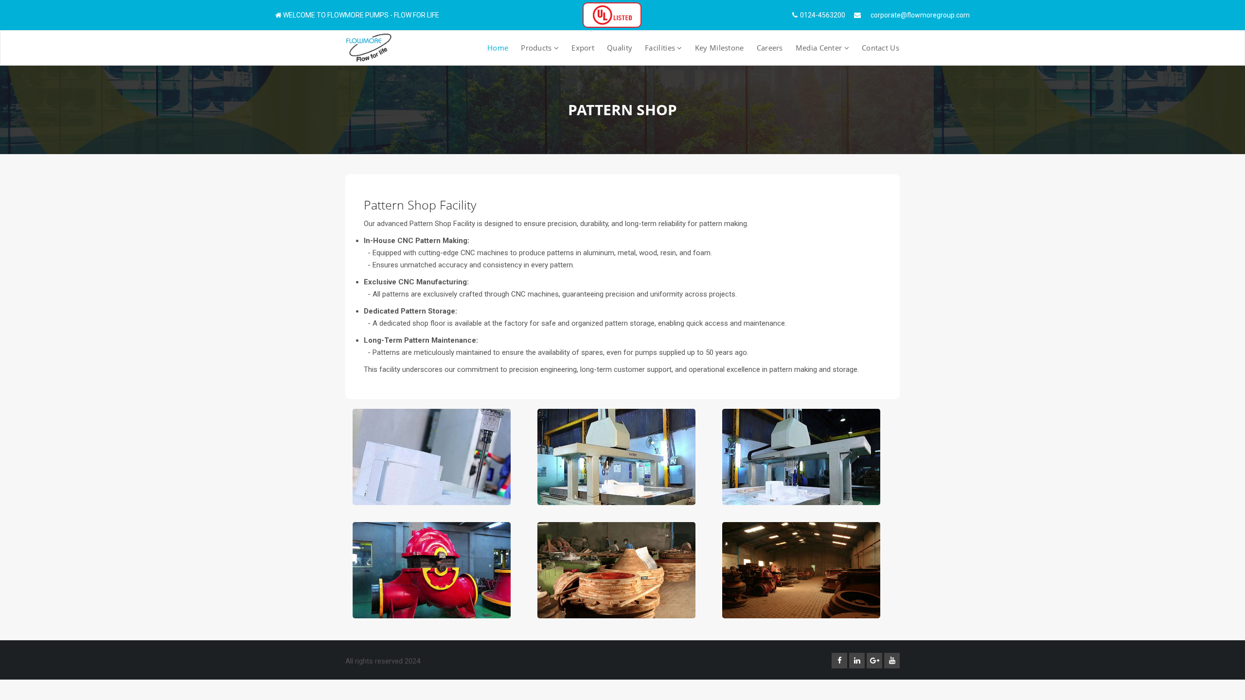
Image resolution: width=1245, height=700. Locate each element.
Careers (770, 47)
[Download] (612, 14)
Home (497, 47)
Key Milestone (719, 47)
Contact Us (880, 47)
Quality (619, 47)
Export (582, 47)
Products (537, 47)
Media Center (820, 47)
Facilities (661, 47)
